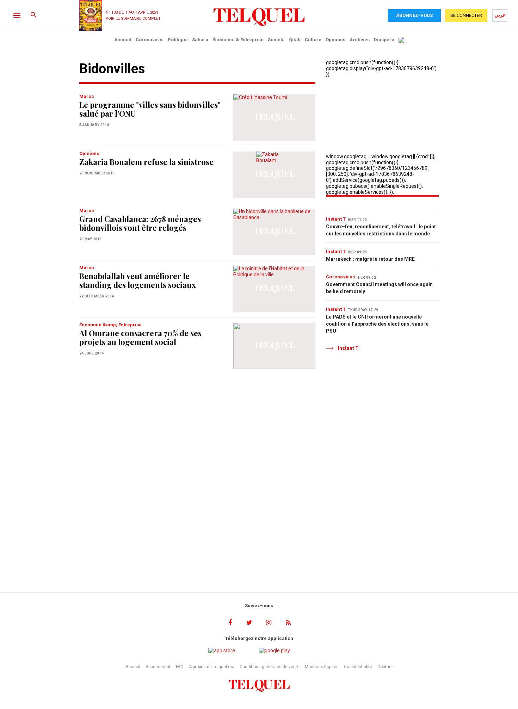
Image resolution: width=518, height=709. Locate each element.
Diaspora (384, 39)
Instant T (336, 219)
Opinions (335, 39)
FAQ (180, 666)
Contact (385, 666)
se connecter (466, 15)
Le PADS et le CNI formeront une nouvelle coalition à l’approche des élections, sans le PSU (377, 324)
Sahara (200, 39)
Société (276, 39)
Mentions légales (322, 666)
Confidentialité (358, 666)
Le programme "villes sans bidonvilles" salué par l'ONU (150, 109)
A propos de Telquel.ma (211, 666)
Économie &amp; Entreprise (110, 324)
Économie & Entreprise (238, 39)
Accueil (122, 39)
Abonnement (158, 666)
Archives (360, 39)
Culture (313, 39)
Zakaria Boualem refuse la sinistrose (146, 161)
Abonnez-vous (414, 15)
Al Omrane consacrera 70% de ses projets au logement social (140, 337)
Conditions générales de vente (270, 666)
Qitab (295, 39)
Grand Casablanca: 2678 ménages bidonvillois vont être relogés (140, 223)
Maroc (86, 96)
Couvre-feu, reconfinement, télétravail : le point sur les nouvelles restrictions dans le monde (381, 230)
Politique (178, 39)
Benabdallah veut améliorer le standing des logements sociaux (137, 280)
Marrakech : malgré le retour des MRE (370, 259)
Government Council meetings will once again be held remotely (379, 288)
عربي (500, 15)
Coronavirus (150, 39)
